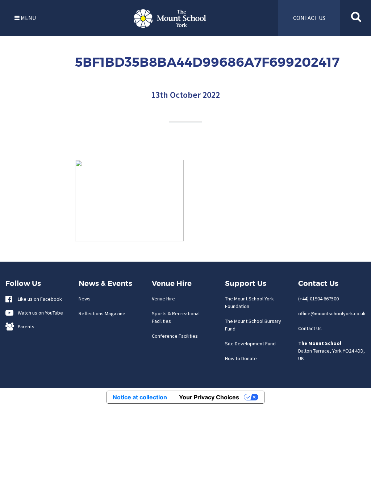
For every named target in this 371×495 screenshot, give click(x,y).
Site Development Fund (250, 343)
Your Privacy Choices (209, 397)
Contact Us (310, 328)
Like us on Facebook (38, 299)
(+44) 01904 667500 (318, 298)
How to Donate (241, 358)
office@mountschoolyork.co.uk (332, 313)
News (85, 298)
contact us (309, 17)
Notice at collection (140, 397)
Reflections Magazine (102, 313)
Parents (24, 326)
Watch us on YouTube (38, 312)
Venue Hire (163, 298)
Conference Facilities (175, 336)
